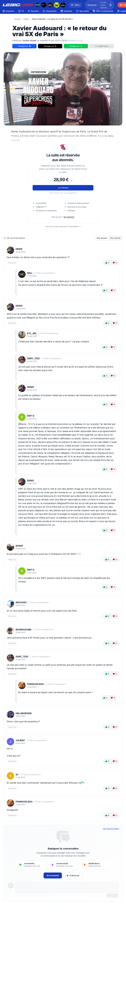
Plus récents (115, 238)
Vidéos (26, 19)
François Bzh (35, 684)
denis (19, 249)
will (29, 273)
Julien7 (20, 740)
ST (17, 774)
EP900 (19, 546)
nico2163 (21, 602)
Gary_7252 (33, 358)
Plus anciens (102, 238)
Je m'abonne (63, 188)
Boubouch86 (23, 629)
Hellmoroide (24, 713)
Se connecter (69, 217)
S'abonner (74, 875)
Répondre (12, 263)
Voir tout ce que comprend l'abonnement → (63, 226)
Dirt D (30, 415)
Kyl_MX (31, 333)
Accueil (17, 19)
